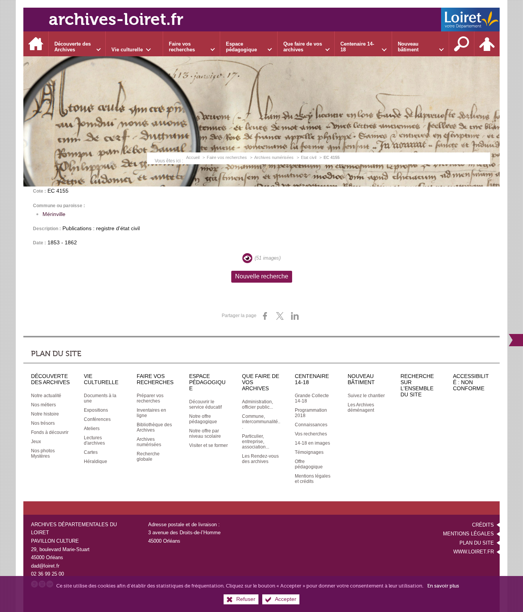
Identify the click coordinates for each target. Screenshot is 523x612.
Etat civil (308, 157)
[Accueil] (36, 43)
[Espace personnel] (487, 43)
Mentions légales (468, 534)
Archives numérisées (274, 157)
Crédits (483, 525)
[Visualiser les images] (247, 258)
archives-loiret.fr (116, 19)
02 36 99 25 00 (47, 574)
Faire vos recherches (227, 157)
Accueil (192, 157)
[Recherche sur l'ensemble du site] (461, 43)
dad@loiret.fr (45, 566)
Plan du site (476, 543)
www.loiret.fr (473, 552)
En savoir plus (443, 586)
